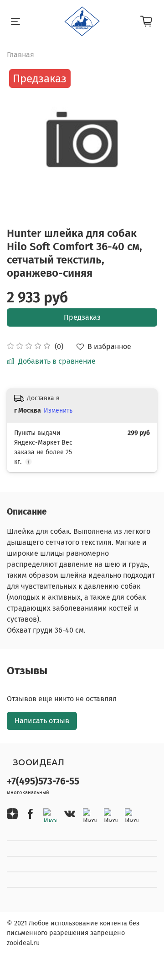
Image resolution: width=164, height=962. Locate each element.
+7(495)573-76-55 (43, 781)
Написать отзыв (42, 720)
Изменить (58, 410)
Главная (20, 54)
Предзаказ (82, 317)
